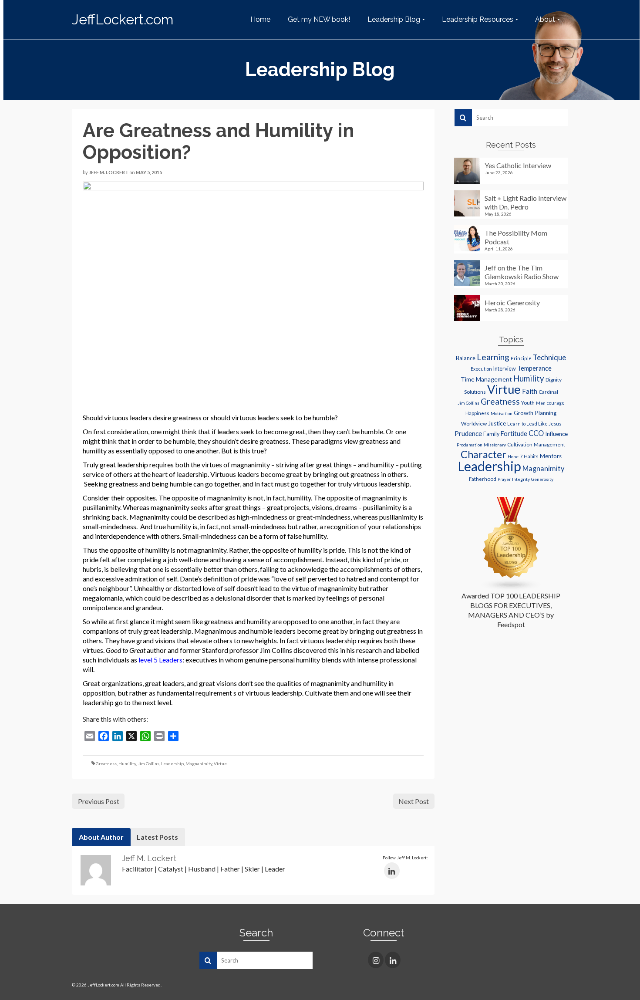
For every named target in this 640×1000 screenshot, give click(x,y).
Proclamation (469, 444)
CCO (536, 433)
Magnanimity (198, 763)
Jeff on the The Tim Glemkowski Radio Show (522, 272)
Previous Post (98, 801)
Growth (523, 412)
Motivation (501, 413)
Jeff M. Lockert (108, 172)
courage (556, 402)
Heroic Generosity (512, 302)
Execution (481, 369)
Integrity (521, 479)
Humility (127, 763)
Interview (504, 368)
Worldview (474, 423)
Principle (521, 358)
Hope (513, 456)
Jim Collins (148, 763)
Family (491, 434)
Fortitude (514, 433)
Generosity (542, 479)
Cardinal (548, 392)
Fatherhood (482, 479)
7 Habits (529, 456)
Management (549, 444)
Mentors (551, 456)
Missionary (495, 444)
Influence (556, 433)
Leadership (172, 763)
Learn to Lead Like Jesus (534, 423)
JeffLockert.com (122, 19)
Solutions (475, 392)
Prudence (468, 433)
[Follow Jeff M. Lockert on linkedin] (392, 870)
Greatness (106, 763)
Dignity (554, 379)
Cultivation (519, 444)
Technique (549, 357)
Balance (465, 358)
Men (541, 402)
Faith (529, 391)
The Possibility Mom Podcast (516, 237)
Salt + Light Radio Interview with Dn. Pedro (525, 202)
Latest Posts (157, 837)
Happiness (477, 413)
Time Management (486, 379)
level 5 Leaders (160, 659)
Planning (545, 412)
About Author (101, 837)
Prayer (504, 479)
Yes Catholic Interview (518, 165)
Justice (497, 423)
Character (483, 454)
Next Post (413, 801)
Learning (493, 357)
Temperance (534, 368)
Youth (528, 402)
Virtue (220, 763)
